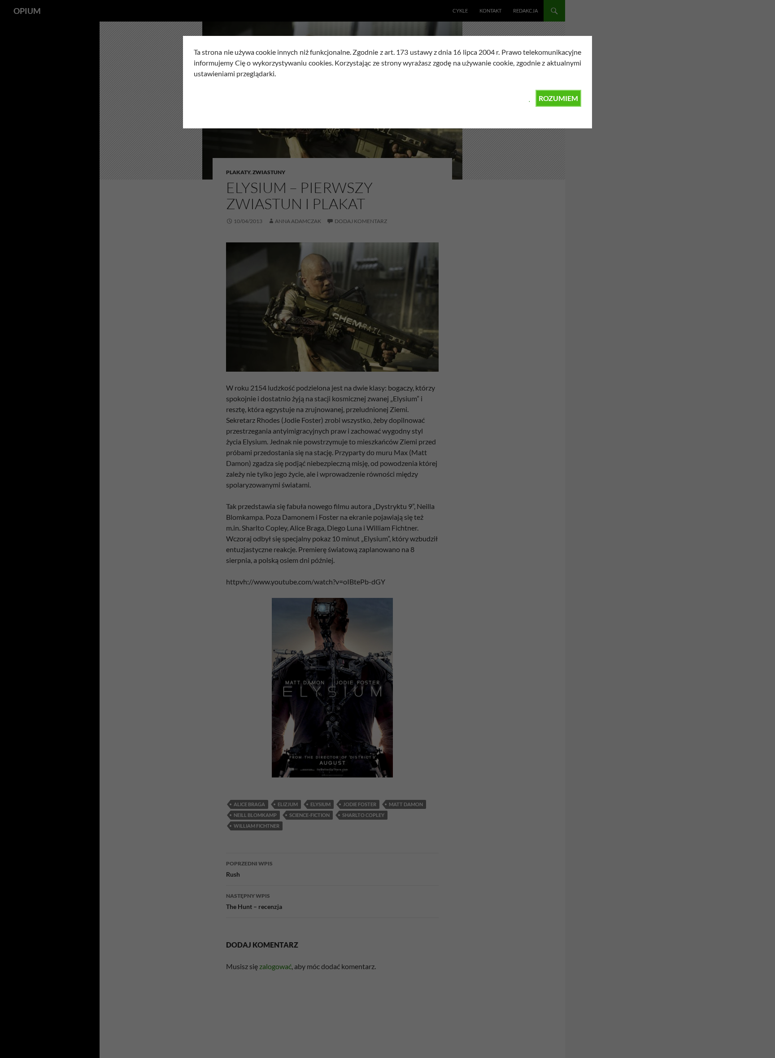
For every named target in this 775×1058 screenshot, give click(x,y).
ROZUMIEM (558, 98)
